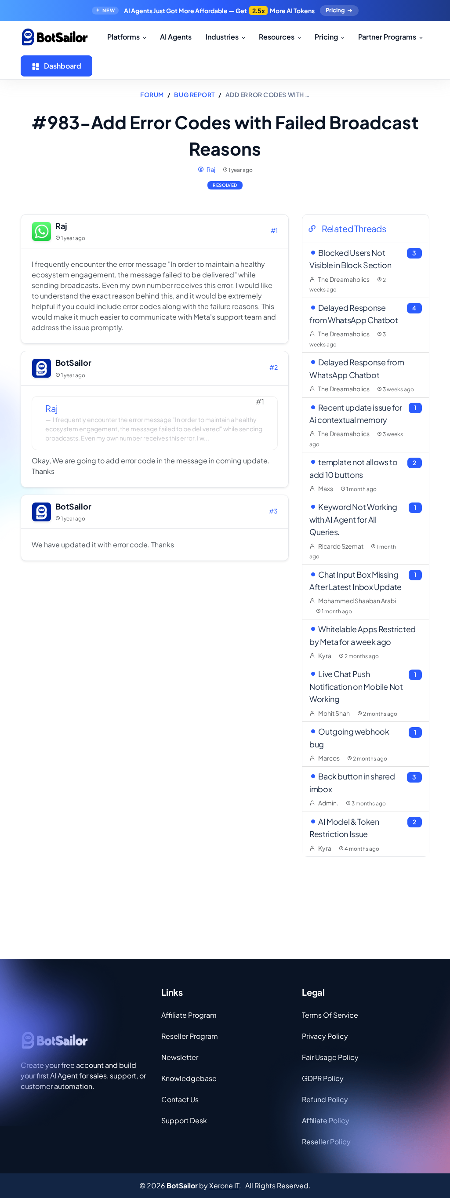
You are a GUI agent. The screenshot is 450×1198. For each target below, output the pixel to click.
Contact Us (180, 1099)
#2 (273, 367)
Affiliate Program (189, 1015)
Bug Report (194, 94)
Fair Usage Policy (330, 1057)
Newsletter (179, 1057)
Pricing (335, 10)
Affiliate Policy (325, 1120)
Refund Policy (325, 1099)
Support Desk (184, 1120)
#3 (273, 511)
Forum (152, 94)
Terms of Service (330, 1015)
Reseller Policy (326, 1141)
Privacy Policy (325, 1036)
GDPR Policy (323, 1078)
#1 (274, 230)
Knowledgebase (189, 1078)
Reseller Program (189, 1036)
